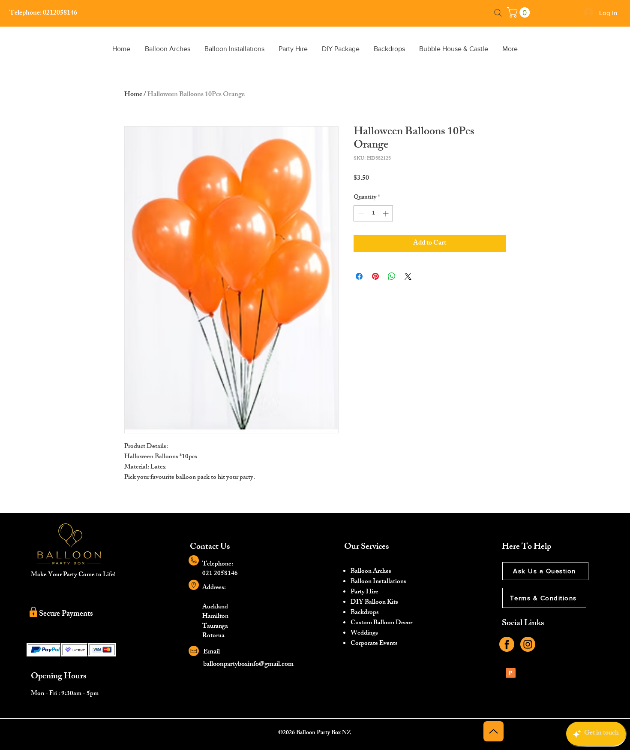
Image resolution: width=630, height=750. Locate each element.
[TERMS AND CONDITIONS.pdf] (511, 674)
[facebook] (506, 644)
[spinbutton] (373, 213)
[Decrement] (360, 213)
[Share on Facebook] (359, 276)
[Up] (493, 731)
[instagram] (527, 644)
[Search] (498, 13)
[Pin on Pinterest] (375, 276)
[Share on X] (408, 276)
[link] (519, 12)
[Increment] (386, 213)
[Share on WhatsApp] (392, 276)
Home (133, 95)
